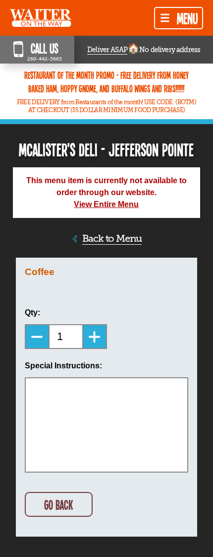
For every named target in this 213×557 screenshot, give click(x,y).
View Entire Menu (106, 204)
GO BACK (58, 504)
